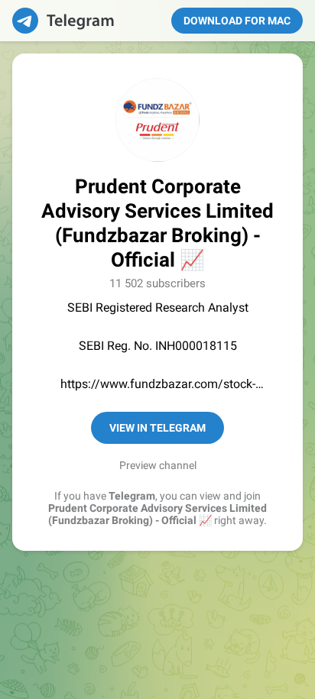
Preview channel (157, 465)
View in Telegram (157, 428)
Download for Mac (237, 21)
